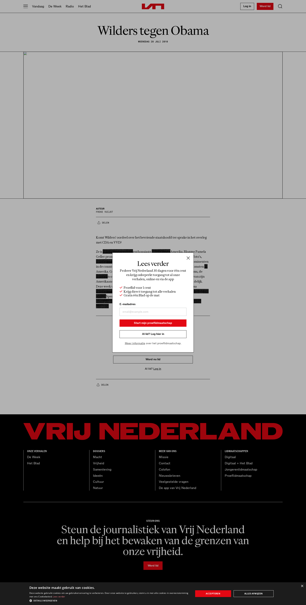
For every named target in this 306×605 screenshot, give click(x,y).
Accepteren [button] (213, 593)
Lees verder (59, 596)
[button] (109, 600)
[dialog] (153, 593)
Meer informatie (135, 343)
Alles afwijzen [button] (253, 593)
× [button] (302, 586)
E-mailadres (127, 304)
